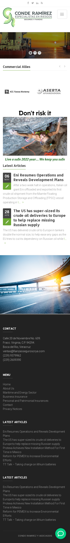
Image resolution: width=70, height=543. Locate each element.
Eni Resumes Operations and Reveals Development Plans (38, 177)
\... (19, 202)
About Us (8, 388)
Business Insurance (15, 396)
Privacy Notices (12, 409)
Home (6, 384)
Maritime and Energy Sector (20, 392)
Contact (8, 404)
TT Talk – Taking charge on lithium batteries (29, 464)
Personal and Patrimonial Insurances (25, 400)
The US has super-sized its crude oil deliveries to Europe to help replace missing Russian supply (39, 217)
